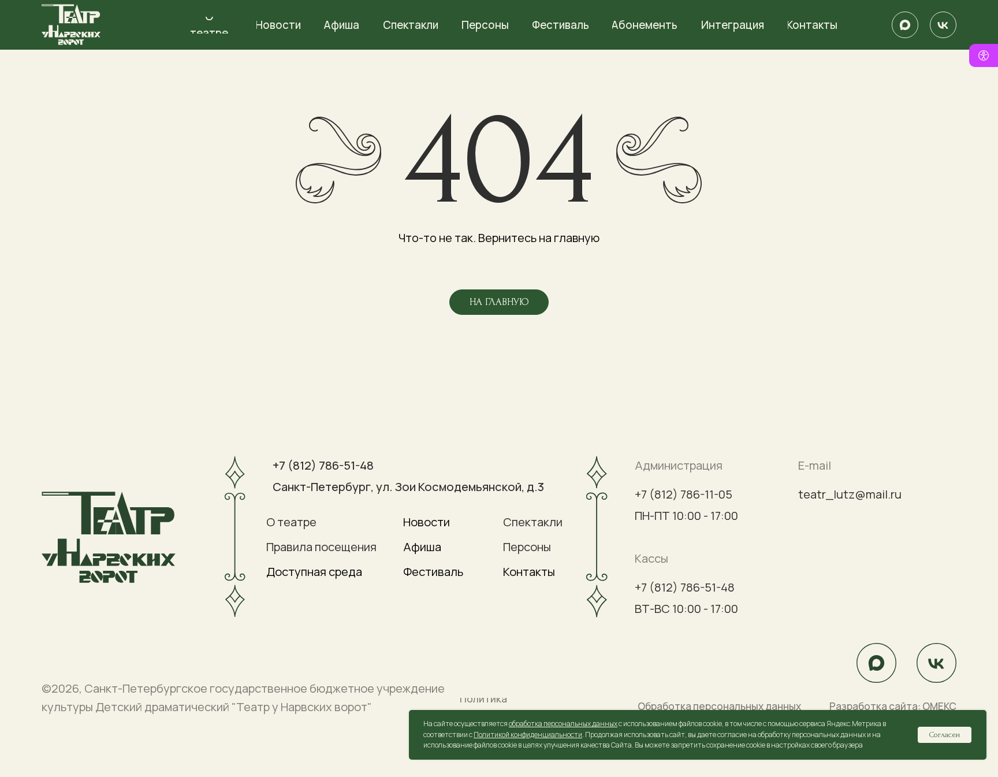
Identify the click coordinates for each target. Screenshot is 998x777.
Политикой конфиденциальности (528, 734)
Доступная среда (314, 571)
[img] (905, 25)
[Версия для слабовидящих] (983, 55)
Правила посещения (321, 547)
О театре (291, 522)
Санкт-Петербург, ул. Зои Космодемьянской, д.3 (408, 487)
